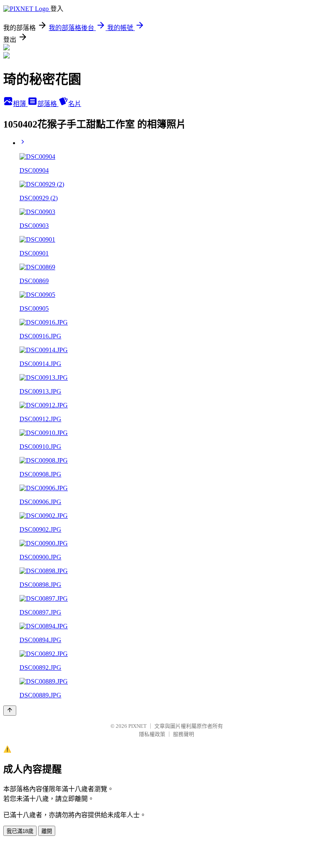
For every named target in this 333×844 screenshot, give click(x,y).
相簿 (20, 103)
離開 (46, 831)
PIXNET (137, 726)
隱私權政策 (152, 734)
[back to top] (9, 710)
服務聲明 (183, 734)
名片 (74, 103)
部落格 (47, 103)
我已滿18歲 (19, 831)
